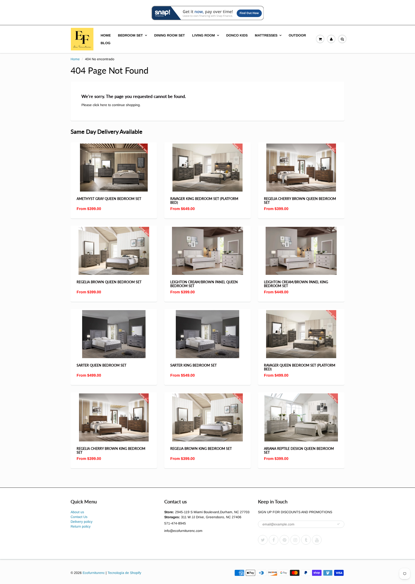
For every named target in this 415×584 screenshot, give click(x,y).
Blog (105, 43)
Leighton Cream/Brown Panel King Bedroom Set (296, 284)
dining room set (169, 35)
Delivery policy (81, 522)
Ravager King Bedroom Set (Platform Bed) (204, 201)
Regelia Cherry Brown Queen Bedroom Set (300, 201)
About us (77, 512)
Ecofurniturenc (94, 573)
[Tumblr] (306, 540)
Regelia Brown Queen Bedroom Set (109, 282)
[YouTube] (317, 540)
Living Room (203, 35)
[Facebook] (273, 540)
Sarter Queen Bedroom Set (101, 365)
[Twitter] (263, 540)
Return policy (81, 526)
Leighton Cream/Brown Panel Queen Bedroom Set (204, 284)
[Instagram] (295, 540)
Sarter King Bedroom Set (193, 365)
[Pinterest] (284, 540)
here (103, 105)
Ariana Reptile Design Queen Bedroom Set (299, 450)
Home (106, 35)
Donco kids (237, 35)
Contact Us (79, 517)
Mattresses (266, 35)
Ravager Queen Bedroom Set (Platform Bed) (299, 367)
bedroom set (130, 35)
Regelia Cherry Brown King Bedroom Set (111, 450)
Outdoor (297, 35)
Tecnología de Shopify (124, 573)
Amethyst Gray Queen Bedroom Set (109, 199)
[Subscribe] (338, 524)
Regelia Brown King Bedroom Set (201, 448)
